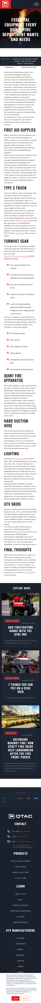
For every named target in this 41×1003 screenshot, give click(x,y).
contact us (29, 572)
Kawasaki (20, 955)
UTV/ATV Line (20, 878)
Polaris (20, 938)
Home (3, 59)
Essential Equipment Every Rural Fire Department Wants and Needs (25, 61)
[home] (5, 4)
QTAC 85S (20, 532)
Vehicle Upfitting (20, 872)
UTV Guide (20, 917)
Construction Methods (20, 911)
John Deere (20, 944)
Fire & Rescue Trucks (20, 861)
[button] (36, 4)
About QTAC (20, 894)
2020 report (19, 459)
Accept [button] (15, 998)
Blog (20, 900)
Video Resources (20, 922)
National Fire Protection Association (16, 256)
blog (8, 59)
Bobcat (20, 949)
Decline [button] (25, 998)
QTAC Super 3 (23, 220)
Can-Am (20, 961)
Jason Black (20, 233)
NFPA (9, 400)
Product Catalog (20, 905)
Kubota (20, 972)
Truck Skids (20, 867)
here (14, 572)
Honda (20, 966)
